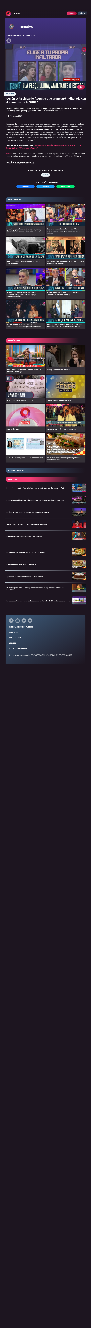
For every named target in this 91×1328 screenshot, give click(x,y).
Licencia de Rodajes (18, 648)
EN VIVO (72, 14)
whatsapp (65, 187)
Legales (12, 643)
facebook (25, 187)
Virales (45, 175)
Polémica (10, 94)
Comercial (13, 632)
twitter (45, 187)
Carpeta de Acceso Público (21, 627)
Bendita (9, 153)
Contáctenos (15, 637)
